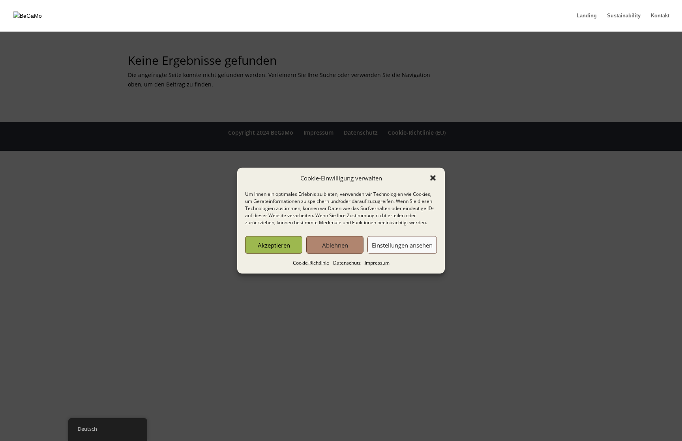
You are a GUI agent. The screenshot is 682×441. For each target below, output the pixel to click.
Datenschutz (347, 262)
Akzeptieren (274, 245)
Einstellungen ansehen (402, 245)
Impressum (377, 262)
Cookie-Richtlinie (311, 262)
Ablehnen (335, 245)
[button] (433, 178)
